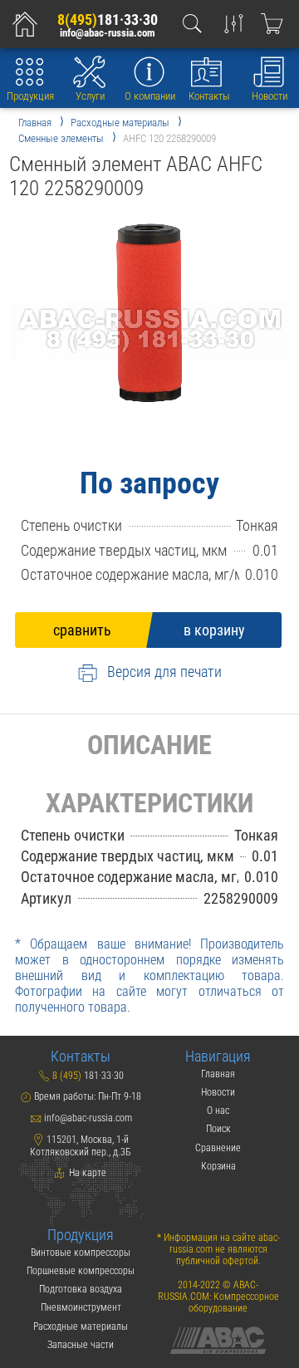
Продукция (30, 96)
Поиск (218, 1129)
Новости (269, 96)
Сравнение (218, 1148)
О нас (218, 1110)
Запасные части (80, 1345)
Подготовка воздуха (80, 1289)
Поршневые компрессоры (81, 1271)
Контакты (209, 96)
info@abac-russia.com (107, 32)
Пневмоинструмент (81, 1307)
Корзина (218, 1166)
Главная (218, 1074)
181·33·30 (107, 19)
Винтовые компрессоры (80, 1252)
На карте (86, 1173)
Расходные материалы (80, 1326)
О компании (150, 96)
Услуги (90, 96)
